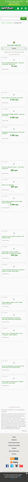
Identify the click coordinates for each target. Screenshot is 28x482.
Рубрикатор (14, 439)
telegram (11, 466)
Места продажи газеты (14, 451)
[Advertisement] (14, 13)
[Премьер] (7, 8)
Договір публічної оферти (14, 442)
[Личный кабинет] (18, 8)
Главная (3, 22)
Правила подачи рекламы (14, 445)
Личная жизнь (9, 22)
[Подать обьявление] (22, 8)
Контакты (14, 453)
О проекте (14, 448)
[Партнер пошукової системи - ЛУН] (14, 463)
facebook (7, 466)
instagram (16, 466)
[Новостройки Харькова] (14, 459)
